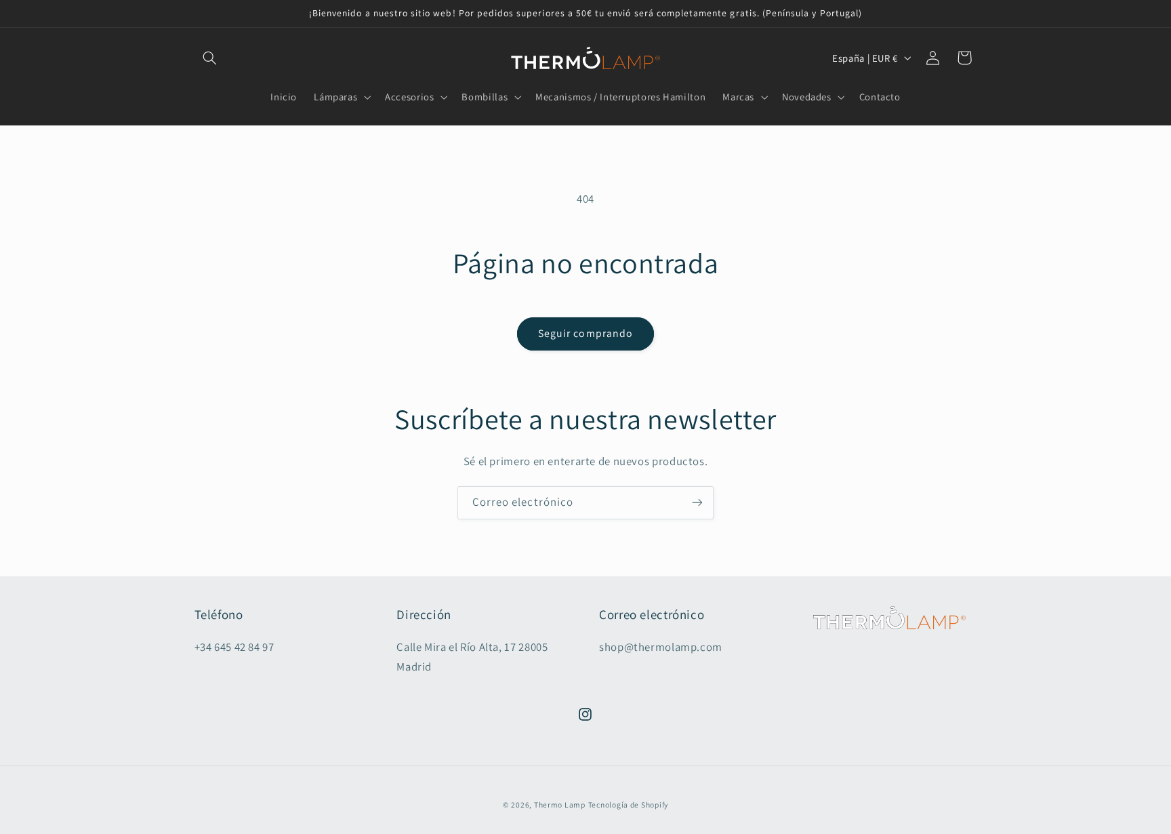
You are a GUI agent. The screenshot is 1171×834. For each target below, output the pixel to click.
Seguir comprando (585, 333)
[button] (210, 57)
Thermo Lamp (560, 804)
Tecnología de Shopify (628, 804)
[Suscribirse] (697, 502)
